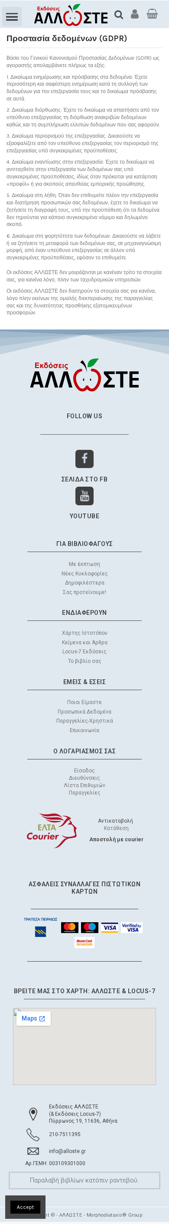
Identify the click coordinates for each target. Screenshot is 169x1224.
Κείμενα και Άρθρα (84, 642)
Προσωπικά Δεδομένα (84, 712)
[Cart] (152, 14)
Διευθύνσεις (84, 778)
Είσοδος (84, 771)
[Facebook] (84, 459)
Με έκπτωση (84, 564)
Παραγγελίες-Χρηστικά (84, 721)
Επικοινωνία (84, 730)
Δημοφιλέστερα (84, 583)
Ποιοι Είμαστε (84, 702)
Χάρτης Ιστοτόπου (84, 633)
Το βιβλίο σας (84, 661)
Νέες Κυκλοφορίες (85, 574)
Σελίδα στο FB (85, 479)
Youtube (85, 516)
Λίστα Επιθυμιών (84, 785)
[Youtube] (84, 496)
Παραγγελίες (85, 793)
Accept (25, 1207)
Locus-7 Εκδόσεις (84, 652)
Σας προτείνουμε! (84, 592)
